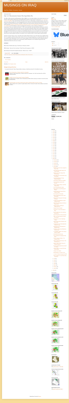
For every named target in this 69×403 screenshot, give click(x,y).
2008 (54, 270)
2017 (54, 145)
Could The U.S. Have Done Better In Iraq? (59, 210)
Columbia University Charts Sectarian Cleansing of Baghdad (19, 77)
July (54, 258)
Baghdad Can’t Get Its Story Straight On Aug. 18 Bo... (60, 168)
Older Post (46, 61)
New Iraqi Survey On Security (58, 193)
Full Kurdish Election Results (58, 234)
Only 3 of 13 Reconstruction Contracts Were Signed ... (60, 217)
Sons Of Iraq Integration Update (59, 187)
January (55, 268)
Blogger (39, 396)
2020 (54, 140)
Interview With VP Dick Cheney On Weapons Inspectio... (59, 244)
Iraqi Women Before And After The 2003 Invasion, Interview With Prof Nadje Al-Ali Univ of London (25, 82)
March (55, 264)
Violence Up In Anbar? (57, 250)
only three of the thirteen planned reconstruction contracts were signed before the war (25, 24)
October (55, 163)
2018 (54, 143)
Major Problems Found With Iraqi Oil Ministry (60, 189)
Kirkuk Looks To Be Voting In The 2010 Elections (59, 173)
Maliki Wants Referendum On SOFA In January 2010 (60, 203)
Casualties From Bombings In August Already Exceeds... (60, 201)
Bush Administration (10, 54)
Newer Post (6, 61)
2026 (54, 130)
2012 (54, 153)
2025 (54, 132)
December (55, 159)
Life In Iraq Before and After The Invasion (59, 183)
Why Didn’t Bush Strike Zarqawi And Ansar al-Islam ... (60, 171)
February (55, 266)
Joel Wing (54, 19)
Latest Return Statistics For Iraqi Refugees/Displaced (59, 178)
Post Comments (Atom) (12, 63)
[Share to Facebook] (16, 53)
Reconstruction (30, 54)
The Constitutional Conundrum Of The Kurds (60, 236)
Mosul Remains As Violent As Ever (59, 252)
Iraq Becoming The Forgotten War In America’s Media (59, 192)
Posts (54, 43)
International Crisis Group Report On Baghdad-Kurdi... (59, 227)
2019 (54, 142)
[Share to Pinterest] (17, 53)
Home (26, 61)
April (55, 263)
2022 (54, 137)
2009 (54, 158)
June (54, 260)
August (55, 166)
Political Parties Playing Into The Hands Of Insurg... (60, 198)
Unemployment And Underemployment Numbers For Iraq (60, 224)
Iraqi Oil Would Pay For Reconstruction (60, 214)
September (55, 164)
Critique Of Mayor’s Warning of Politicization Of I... (59, 206)
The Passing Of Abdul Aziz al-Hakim (60, 180)
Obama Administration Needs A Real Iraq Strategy (60, 196)
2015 (54, 148)
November (55, 161)
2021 (54, 139)
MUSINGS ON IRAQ (20, 5)
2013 (54, 152)
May (54, 261)
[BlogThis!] (14, 53)
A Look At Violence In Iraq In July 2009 (60, 254)
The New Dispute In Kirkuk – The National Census (59, 239)
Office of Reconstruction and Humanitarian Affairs (20, 54)
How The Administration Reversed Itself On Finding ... (60, 246)
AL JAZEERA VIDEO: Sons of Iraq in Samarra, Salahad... (60, 232)
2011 (54, 155)
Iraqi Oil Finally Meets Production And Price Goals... (60, 222)
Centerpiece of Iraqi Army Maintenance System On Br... (60, 229)
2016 (54, 147)
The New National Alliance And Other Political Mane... (60, 185)
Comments (54, 45)
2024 (54, 134)
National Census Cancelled (58, 208)
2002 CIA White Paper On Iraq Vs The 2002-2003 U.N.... (60, 241)
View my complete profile (56, 26)
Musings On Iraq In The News (10, 67)
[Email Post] (12, 53)
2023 (54, 135)
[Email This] (13, 53)
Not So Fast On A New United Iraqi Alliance (59, 219)
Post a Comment (8, 59)
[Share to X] (15, 53)
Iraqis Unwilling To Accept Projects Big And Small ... (60, 256)
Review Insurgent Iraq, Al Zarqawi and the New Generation (18, 72)
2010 (54, 156)
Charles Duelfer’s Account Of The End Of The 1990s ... (60, 249)
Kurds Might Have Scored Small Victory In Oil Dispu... (60, 176)
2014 (54, 150)
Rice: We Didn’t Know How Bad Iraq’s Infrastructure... (60, 213)
